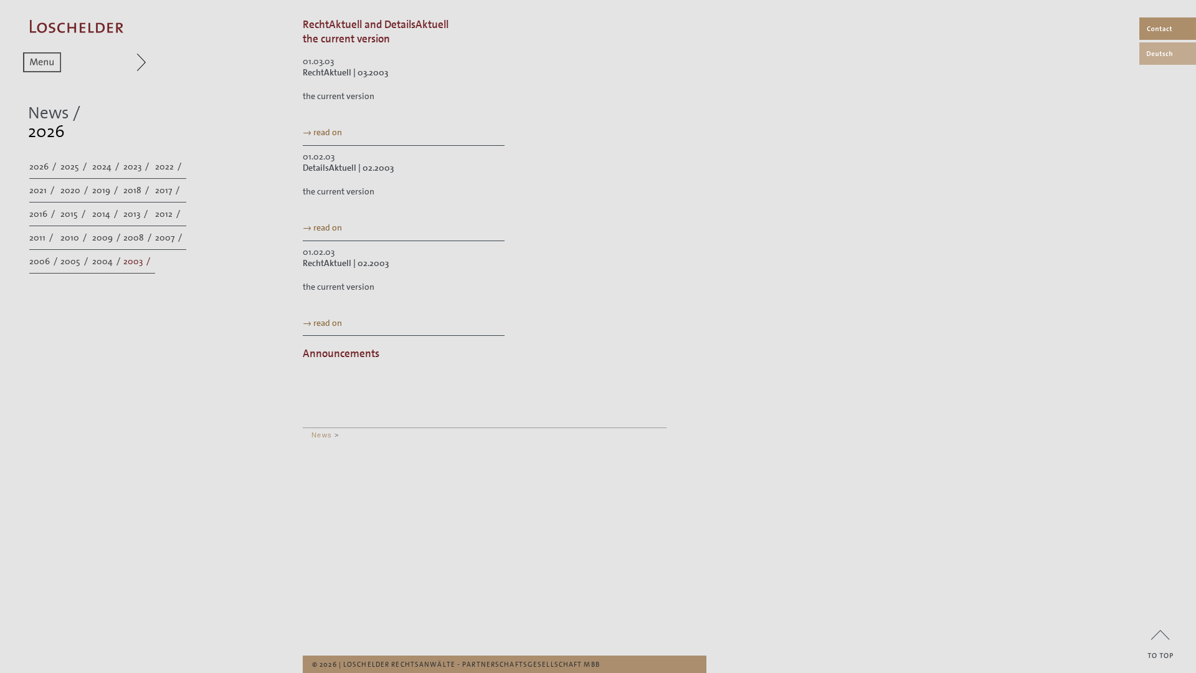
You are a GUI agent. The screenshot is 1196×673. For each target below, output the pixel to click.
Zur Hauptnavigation (117, 62)
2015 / (73, 213)
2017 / (168, 190)
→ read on (322, 132)
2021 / (42, 190)
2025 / (74, 166)
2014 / (106, 213)
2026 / (43, 166)
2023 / (137, 166)
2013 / (136, 213)
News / (54, 113)
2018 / (137, 190)
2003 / (137, 261)
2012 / (168, 213)
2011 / (42, 237)
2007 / (169, 237)
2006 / (44, 261)
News (321, 435)
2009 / (107, 237)
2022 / (169, 166)
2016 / (43, 213)
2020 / (75, 190)
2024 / (106, 166)
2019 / (106, 190)
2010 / (74, 237)
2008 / (138, 237)
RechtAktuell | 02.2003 (346, 263)
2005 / (75, 261)
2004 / (107, 261)
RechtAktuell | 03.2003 (345, 72)
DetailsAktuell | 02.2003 (348, 167)
